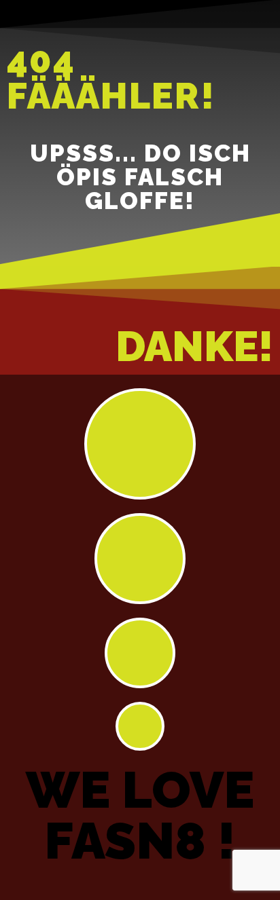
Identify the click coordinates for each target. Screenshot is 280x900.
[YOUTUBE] (140, 653)
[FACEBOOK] (140, 558)
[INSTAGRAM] (140, 444)
